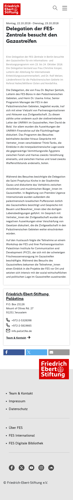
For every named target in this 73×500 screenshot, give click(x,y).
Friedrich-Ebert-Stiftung (28, 294)
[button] (14, 352)
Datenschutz (18, 409)
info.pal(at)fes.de (22, 331)
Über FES (16, 428)
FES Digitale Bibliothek (26, 443)
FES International (22, 435)
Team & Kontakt (16, 337)
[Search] (56, 8)
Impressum (17, 401)
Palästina (15, 298)
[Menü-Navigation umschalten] (65, 8)
